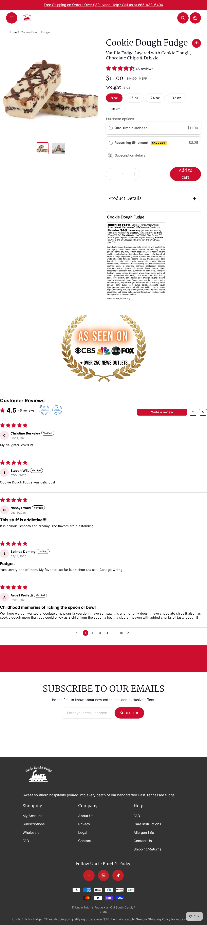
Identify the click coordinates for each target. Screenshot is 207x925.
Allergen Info (144, 833)
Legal (82, 833)
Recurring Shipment (140, 143)
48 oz (115, 109)
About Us (86, 816)
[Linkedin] (103, 875)
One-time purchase (131, 128)
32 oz (176, 98)
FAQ (26, 841)
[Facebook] (89, 875)
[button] (183, 18)
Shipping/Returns (147, 849)
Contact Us (143, 841)
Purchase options (120, 119)
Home (12, 32)
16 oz (134, 98)
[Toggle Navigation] (11, 18)
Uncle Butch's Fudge (89, 907)
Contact (84, 841)
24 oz (155, 98)
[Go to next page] (129, 633)
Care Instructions (147, 824)
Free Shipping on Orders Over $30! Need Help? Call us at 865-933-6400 (103, 5)
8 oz (114, 98)
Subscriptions (34, 824)
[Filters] (193, 412)
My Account (32, 816)
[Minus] (111, 174)
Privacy (84, 824)
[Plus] (134, 174)
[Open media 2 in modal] (50, 88)
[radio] (111, 128)
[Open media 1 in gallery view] (42, 148)
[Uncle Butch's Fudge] (27, 17)
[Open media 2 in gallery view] (58, 148)
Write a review (162, 412)
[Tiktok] (118, 875)
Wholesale (31, 833)
